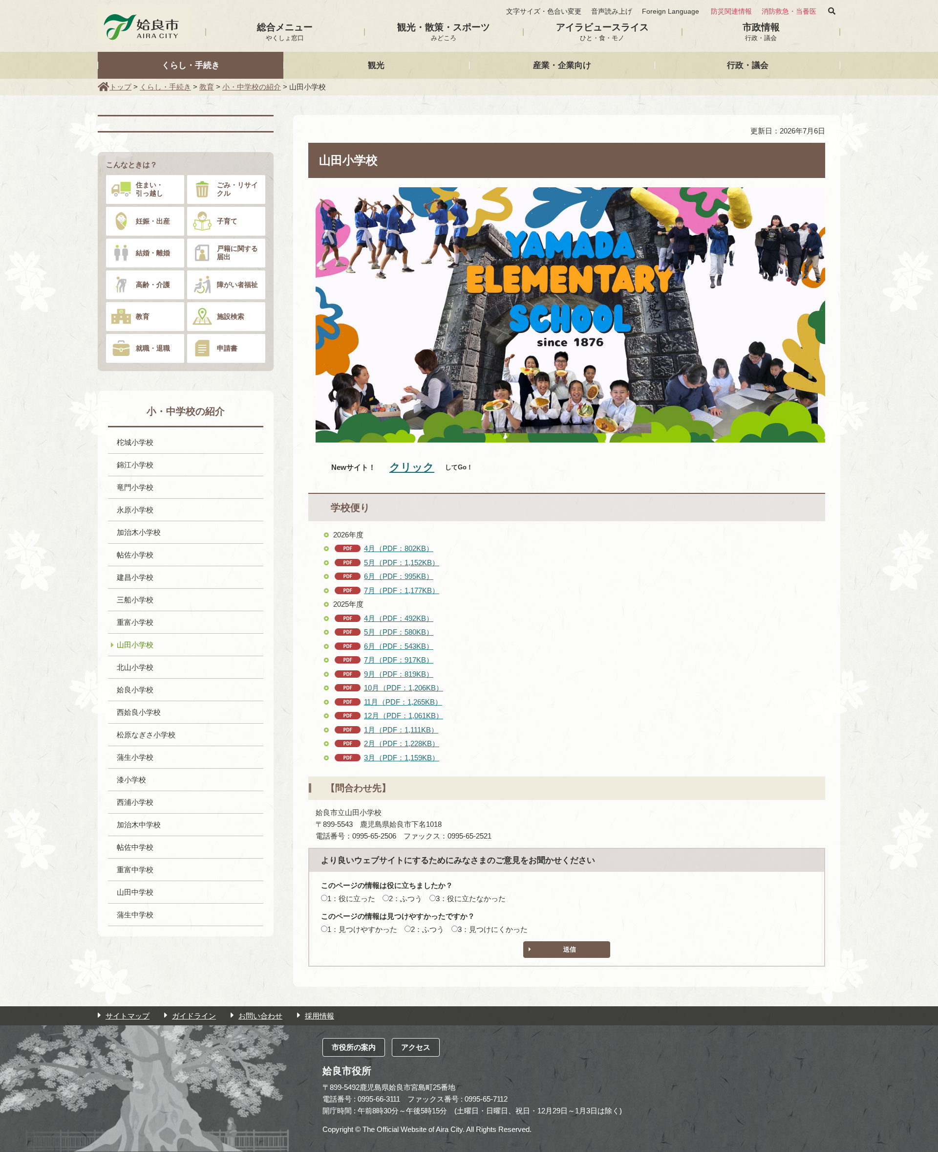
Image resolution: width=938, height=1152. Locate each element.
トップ (120, 87)
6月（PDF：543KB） (398, 646)
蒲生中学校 (135, 914)
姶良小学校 (135, 690)
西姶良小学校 (139, 712)
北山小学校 (135, 667)
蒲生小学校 (135, 757)
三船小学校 (135, 600)
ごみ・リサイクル (237, 189)
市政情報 (761, 32)
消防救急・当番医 (789, 11)
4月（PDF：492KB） (398, 618)
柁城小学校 (135, 442)
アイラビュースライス (602, 32)
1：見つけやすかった (362, 929)
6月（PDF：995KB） (398, 576)
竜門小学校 (135, 487)
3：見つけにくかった (493, 929)
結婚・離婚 (153, 253)
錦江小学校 (135, 465)
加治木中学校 (139, 824)
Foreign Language (670, 11)
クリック (411, 467)
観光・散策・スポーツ (443, 32)
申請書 (227, 348)
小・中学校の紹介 (251, 87)
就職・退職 (153, 348)
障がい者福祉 (237, 284)
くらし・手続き (191, 65)
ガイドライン (194, 1016)
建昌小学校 (135, 577)
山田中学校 (135, 892)
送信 (569, 949)
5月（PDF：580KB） (398, 632)
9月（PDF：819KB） (398, 674)
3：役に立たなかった (471, 898)
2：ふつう (405, 898)
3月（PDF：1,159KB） (401, 757)
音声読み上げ (611, 11)
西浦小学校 (135, 802)
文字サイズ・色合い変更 (543, 11)
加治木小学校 (139, 532)
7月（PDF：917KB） (398, 660)
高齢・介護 (153, 284)
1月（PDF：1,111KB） (401, 730)
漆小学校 (131, 779)
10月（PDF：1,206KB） (403, 688)
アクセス (415, 1047)
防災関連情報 (731, 11)
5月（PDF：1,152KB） (401, 562)
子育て (227, 221)
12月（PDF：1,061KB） (403, 715)
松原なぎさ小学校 (146, 735)
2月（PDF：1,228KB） (401, 743)
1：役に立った (351, 898)
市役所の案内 (354, 1047)
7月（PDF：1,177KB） (401, 590)
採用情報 (319, 1016)
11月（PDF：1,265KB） (403, 702)
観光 (376, 65)
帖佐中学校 (135, 847)
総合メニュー (285, 32)
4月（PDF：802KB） (398, 548)
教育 (206, 87)
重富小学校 (135, 622)
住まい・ (149, 189)
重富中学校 (135, 869)
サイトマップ (127, 1016)
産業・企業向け (562, 65)
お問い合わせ (260, 1016)
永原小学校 (135, 510)
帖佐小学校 (135, 555)
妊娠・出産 (153, 221)
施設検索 (230, 316)
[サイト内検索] (831, 11)
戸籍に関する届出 (237, 252)
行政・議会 (747, 65)
